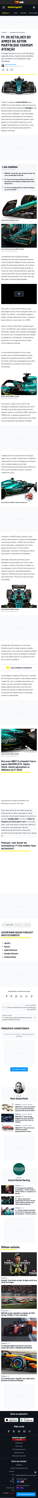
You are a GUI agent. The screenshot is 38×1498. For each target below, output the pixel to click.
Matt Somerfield (10, 64)
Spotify (7, 943)
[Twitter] (11, 996)
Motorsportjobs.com (19, 1449)
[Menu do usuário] (34, 7)
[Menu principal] (3, 7)
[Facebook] (6, 996)
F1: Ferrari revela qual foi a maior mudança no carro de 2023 (19, 188)
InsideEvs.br (19, 1443)
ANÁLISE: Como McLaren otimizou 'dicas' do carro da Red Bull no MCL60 (19, 174)
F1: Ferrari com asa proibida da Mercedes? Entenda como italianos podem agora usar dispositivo (19, 181)
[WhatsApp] (16, 996)
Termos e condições (12, 1488)
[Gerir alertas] (32, 996)
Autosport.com (19, 1452)
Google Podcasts (11, 953)
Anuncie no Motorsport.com (19, 1468)
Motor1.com (19, 1446)
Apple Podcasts (10, 950)
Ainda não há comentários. (19, 1035)
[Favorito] (7, 70)
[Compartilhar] (3, 70)
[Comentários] (12, 70)
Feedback (19, 1465)
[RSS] (30, 1431)
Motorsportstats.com (19, 1456)
